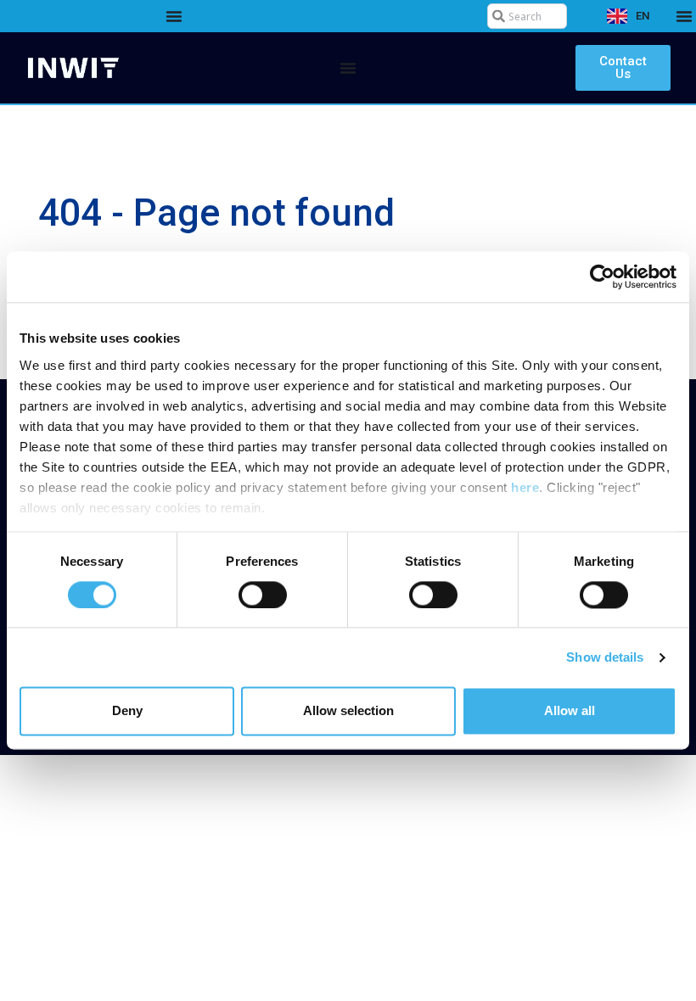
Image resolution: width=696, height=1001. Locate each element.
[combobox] (527, 16)
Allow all (569, 711)
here (525, 487)
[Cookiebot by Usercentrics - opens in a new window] (602, 276)
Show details (604, 657)
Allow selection (348, 711)
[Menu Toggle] (174, 16)
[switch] (263, 594)
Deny (127, 711)
